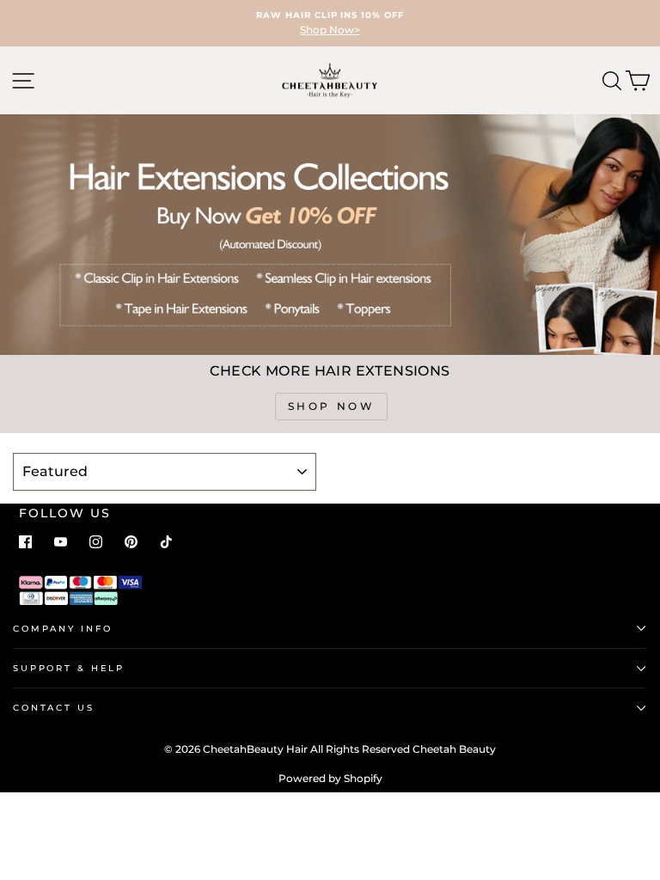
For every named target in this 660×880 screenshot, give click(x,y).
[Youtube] (60, 541)
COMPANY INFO (62, 628)
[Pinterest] (131, 541)
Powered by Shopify (330, 778)
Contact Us (54, 707)
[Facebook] (25, 541)
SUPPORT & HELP (69, 668)
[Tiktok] (166, 541)
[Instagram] (95, 541)
